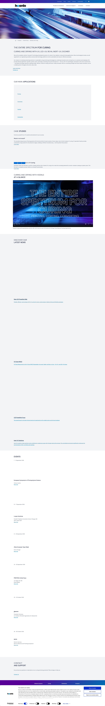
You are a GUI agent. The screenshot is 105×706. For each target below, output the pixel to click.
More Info (16, 484)
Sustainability (80, 1)
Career (69, 1)
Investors (74, 1)
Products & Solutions (58, 5)
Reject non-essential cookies (92, 695)
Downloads (59, 1)
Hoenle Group (25, 40)
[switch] (37, 704)
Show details (65, 703)
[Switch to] (89, 1)
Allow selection (92, 691)
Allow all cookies (92, 688)
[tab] (16, 163)
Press (65, 1)
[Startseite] (15, 40)
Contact (88, 5)
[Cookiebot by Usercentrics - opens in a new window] (10, 704)
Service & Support (71, 5)
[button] (86, 1)
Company (80, 5)
